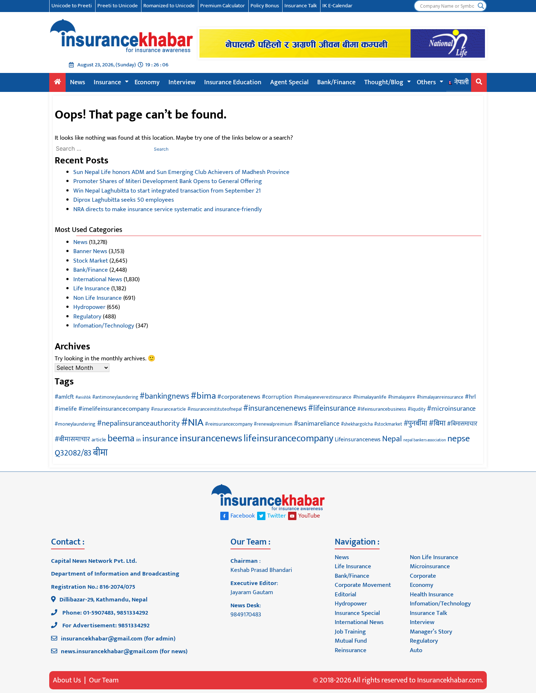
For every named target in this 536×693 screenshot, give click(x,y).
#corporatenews (238, 397)
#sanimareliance (316, 423)
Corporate (423, 576)
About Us (67, 680)
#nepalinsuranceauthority (138, 423)
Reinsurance (350, 650)
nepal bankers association (424, 440)
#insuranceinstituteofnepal (214, 409)
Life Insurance (91, 288)
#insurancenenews (275, 408)
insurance (160, 438)
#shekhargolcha (357, 424)
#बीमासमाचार (72, 439)
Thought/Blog (383, 82)
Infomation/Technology (103, 326)
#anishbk (83, 397)
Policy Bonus (264, 5)
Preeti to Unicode (117, 5)
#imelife (66, 409)
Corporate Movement (363, 585)
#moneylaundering (75, 424)
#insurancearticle (168, 409)
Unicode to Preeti (71, 5)
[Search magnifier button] (481, 6)
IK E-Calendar (337, 5)
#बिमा (437, 423)
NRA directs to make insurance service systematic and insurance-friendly (167, 209)
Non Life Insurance (97, 298)
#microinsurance (451, 408)
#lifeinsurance (332, 408)
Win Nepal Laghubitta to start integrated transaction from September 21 (167, 191)
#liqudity (417, 409)
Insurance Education (232, 82)
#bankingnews (164, 396)
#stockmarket (388, 424)
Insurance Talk (300, 5)
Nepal (392, 439)
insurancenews (210, 438)
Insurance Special (357, 613)
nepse (458, 438)
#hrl (470, 397)
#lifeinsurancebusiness (381, 409)
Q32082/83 (73, 453)
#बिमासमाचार (462, 424)
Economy (147, 82)
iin (138, 440)
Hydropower (89, 307)
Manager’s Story (431, 632)
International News (97, 279)
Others (426, 82)
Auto (416, 650)
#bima (203, 395)
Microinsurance (430, 566)
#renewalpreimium (273, 424)
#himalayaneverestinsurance (322, 397)
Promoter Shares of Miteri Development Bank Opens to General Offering (167, 181)
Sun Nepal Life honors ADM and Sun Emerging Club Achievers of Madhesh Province (181, 172)
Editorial (345, 594)
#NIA (192, 422)
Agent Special (289, 82)
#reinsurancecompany (228, 424)
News (77, 82)
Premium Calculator (222, 5)
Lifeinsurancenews (358, 439)
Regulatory (87, 316)
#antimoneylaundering (115, 397)
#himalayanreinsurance (440, 397)
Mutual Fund (351, 641)
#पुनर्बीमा (415, 423)
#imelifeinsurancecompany (113, 409)
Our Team (104, 680)
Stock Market (90, 261)
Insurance (107, 82)
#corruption (277, 397)
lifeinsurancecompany (288, 438)
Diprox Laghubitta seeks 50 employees (123, 200)
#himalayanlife (370, 397)
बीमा (100, 453)
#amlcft (64, 397)
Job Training (350, 632)
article (99, 439)
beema (121, 438)
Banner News (90, 251)
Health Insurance (432, 594)
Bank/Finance (336, 82)
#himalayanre (401, 397)
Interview (181, 82)
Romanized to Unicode (169, 5)
